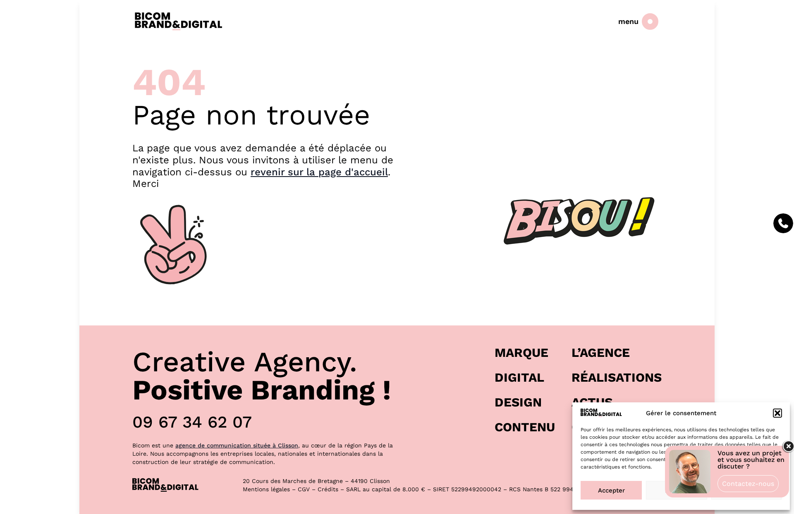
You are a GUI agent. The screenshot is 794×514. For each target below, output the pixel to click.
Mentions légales (266, 489)
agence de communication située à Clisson (236, 445)
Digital (519, 377)
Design (518, 402)
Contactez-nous (748, 484)
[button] (777, 413)
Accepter (611, 490)
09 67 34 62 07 (192, 422)
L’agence (601, 352)
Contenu (525, 427)
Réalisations (617, 377)
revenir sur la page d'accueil (319, 172)
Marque (521, 352)
